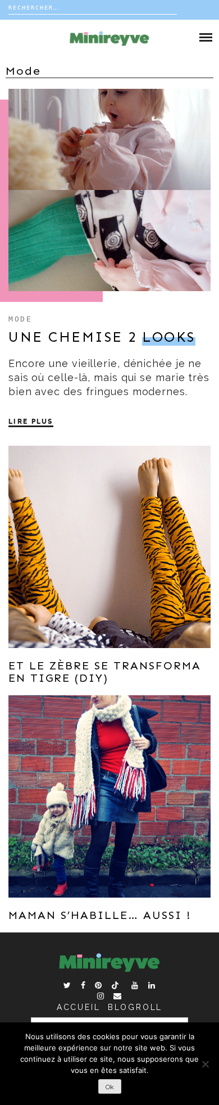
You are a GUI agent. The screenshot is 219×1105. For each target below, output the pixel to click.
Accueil (79, 1007)
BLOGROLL (135, 1007)
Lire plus (30, 421)
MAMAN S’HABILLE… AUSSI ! (99, 915)
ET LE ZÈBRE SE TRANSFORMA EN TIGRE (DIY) (104, 672)
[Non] (205, 1064)
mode (20, 319)
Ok (110, 1087)
